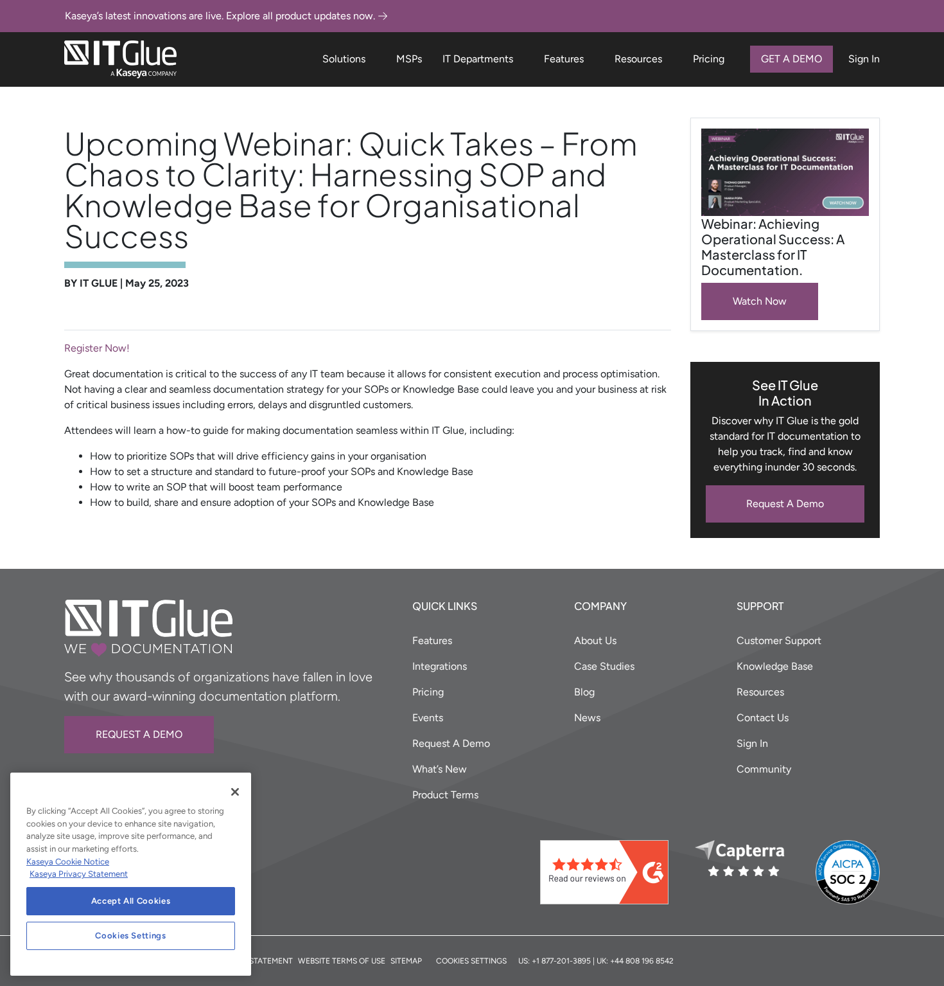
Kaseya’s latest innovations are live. (220, 16)
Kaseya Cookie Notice (67, 861)
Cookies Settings (130, 935)
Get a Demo (791, 59)
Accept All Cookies (131, 901)
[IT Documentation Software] (120, 59)
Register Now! (97, 348)
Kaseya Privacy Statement (79, 874)
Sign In (864, 59)
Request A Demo (785, 503)
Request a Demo (139, 734)
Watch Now (760, 301)
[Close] (235, 792)
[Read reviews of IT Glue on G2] (612, 872)
